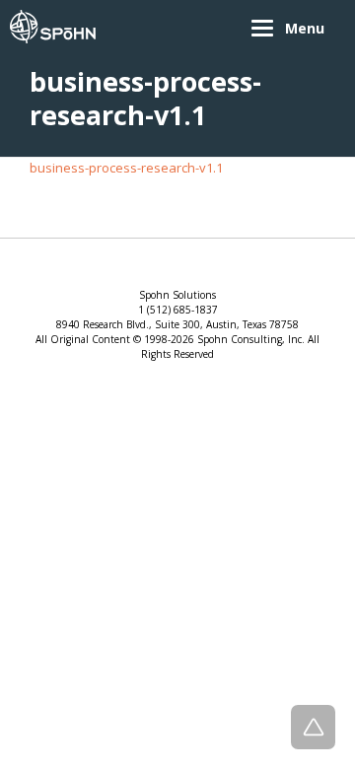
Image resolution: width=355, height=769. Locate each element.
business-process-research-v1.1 (126, 167)
